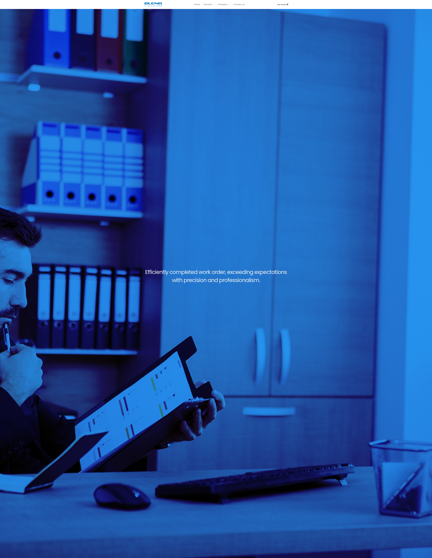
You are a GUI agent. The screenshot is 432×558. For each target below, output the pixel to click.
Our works (282, 4)
